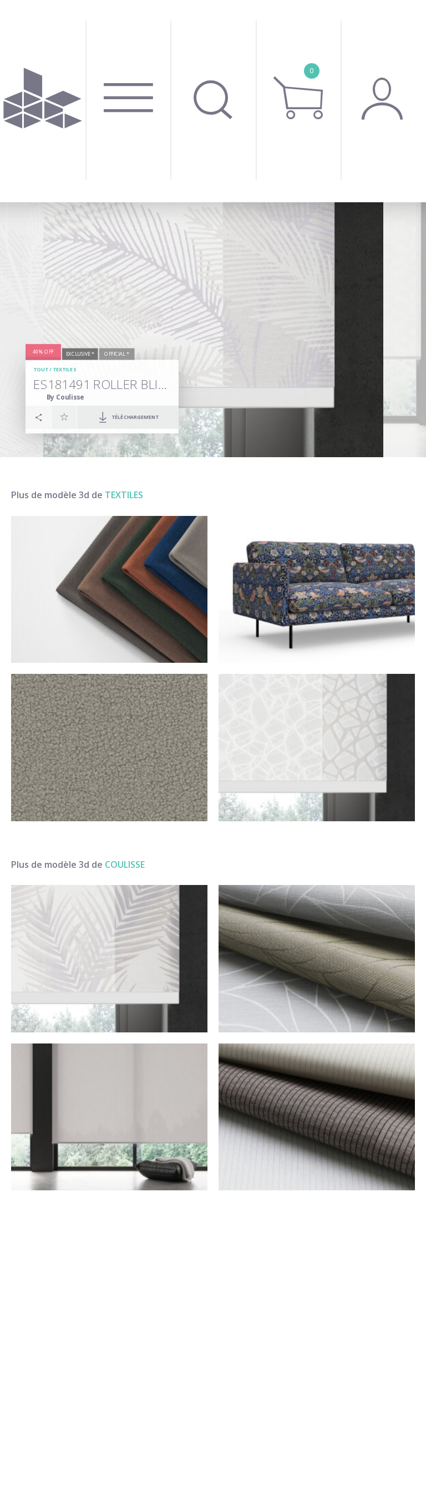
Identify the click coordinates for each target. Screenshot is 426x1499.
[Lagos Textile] (317, 747)
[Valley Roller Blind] (317, 1117)
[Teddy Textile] (109, 747)
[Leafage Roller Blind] (317, 958)
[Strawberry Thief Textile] (317, 589)
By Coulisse (65, 397)
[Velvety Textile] (109, 589)
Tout (40, 369)
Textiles (64, 369)
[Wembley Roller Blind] (109, 1117)
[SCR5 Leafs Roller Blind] (109, 958)
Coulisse (125, 864)
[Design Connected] (42, 101)
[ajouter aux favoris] (64, 417)
